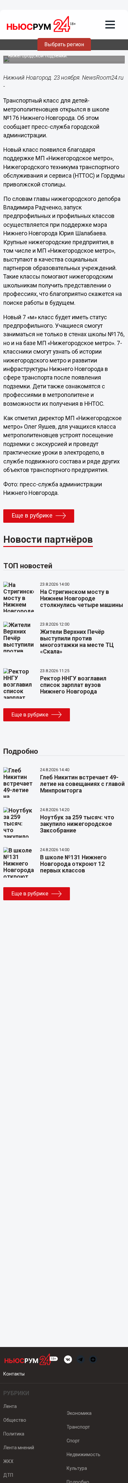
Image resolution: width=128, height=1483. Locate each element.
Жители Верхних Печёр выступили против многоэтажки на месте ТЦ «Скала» (77, 642)
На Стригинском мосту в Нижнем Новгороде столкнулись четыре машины (81, 598)
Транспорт (78, 1427)
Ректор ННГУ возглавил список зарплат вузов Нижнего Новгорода (73, 685)
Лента (10, 1406)
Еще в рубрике (32, 515)
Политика (13, 1433)
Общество (14, 1420)
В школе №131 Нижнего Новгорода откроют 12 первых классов (73, 864)
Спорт (73, 1440)
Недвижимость (83, 1454)
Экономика (79, 1413)
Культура (77, 1468)
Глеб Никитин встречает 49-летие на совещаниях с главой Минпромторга (82, 784)
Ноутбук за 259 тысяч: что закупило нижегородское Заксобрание (77, 824)
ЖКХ (8, 1461)
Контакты (14, 1373)
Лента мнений (18, 1447)
